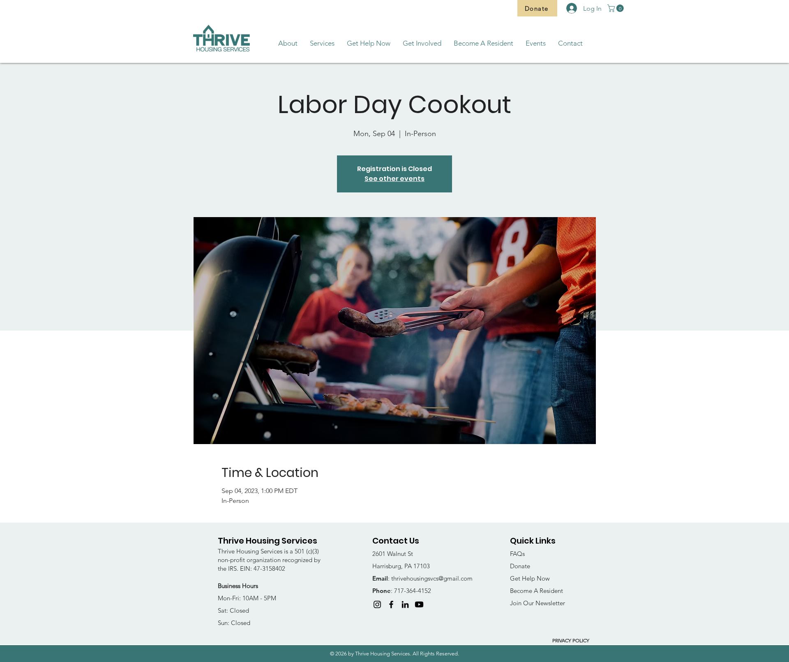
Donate (520, 566)
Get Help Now (530, 578)
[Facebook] (391, 604)
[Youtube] (419, 604)
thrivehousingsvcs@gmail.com (432, 578)
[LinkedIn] (405, 604)
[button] (616, 8)
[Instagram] (377, 604)
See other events (394, 178)
